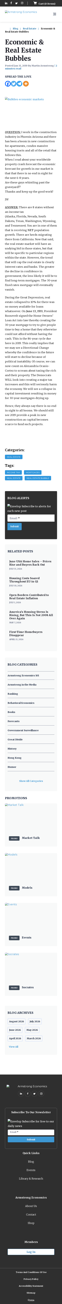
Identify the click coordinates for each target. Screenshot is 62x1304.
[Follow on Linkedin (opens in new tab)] (6, 3)
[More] (25, 84)
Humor (12, 767)
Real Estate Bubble (38, 478)
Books (11, 712)
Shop (31, 1223)
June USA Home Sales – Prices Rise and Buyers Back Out (30, 563)
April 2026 (15, 1038)
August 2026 (16, 1021)
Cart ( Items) (46, 3)
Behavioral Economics (21, 702)
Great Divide (15, 739)
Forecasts (14, 721)
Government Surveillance (23, 730)
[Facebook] (8, 84)
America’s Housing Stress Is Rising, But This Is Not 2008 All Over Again (31, 615)
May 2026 (32, 1029)
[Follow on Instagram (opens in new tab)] (22, 3)
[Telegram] (19, 84)
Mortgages (33, 472)
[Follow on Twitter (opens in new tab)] (16, 3)
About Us (31, 1206)
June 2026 (15, 1029)
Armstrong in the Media (22, 684)
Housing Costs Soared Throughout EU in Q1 (24, 580)
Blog (15, 28)
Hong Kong (14, 757)
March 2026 (34, 1038)
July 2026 (35, 1021)
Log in (31, 1252)
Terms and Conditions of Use (31, 1272)
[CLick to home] (8, 28)
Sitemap (31, 1293)
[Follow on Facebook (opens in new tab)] (11, 3)
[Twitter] (14, 84)
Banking (13, 693)
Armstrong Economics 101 (23, 675)
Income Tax (13, 472)
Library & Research (31, 1178)
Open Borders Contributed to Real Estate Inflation (29, 596)
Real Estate (29, 28)
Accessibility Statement (31, 1286)
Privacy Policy (31, 1279)
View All (13, 1046)
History (12, 748)
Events (31, 1170)
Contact (31, 1214)
